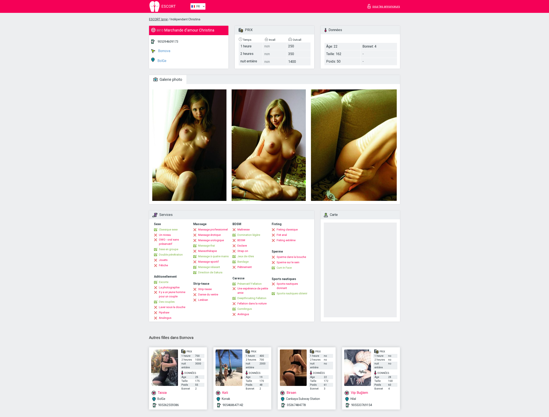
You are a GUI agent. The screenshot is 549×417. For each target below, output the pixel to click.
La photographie (169, 287)
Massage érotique (209, 234)
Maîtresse (243, 229)
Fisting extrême (286, 240)
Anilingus (243, 314)
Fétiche (163, 265)
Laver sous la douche (172, 307)
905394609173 (168, 42)
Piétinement (244, 267)
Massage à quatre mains (213, 256)
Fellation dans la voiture (252, 303)
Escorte (163, 282)
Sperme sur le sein (288, 262)
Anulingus (165, 317)
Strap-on (242, 251)
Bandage (243, 261)
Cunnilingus (244, 308)
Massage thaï (206, 245)
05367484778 (296, 405)
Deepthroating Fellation (251, 298)
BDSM (241, 240)
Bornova (163, 51)
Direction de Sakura (210, 272)
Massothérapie (207, 251)
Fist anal (282, 234)
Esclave (242, 245)
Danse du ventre (208, 294)
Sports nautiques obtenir (292, 293)
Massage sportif (208, 261)
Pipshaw (164, 312)
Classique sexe (168, 229)
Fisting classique (287, 229)
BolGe (161, 61)
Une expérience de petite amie (252, 290)
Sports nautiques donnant (287, 286)
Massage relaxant (209, 267)
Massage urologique (211, 240)
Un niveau (165, 234)
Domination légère (248, 234)
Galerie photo (170, 79)
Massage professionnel (213, 229)
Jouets (163, 260)
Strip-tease (205, 289)
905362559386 (168, 405)
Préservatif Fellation (249, 283)
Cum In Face (284, 267)
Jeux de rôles (245, 256)
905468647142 (233, 405)
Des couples (167, 301)
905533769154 (361, 405)
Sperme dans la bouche (291, 257)
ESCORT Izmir (158, 19)
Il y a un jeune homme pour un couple (172, 294)
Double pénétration (171, 254)
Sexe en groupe (168, 249)
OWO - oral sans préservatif (169, 241)
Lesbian (203, 299)
